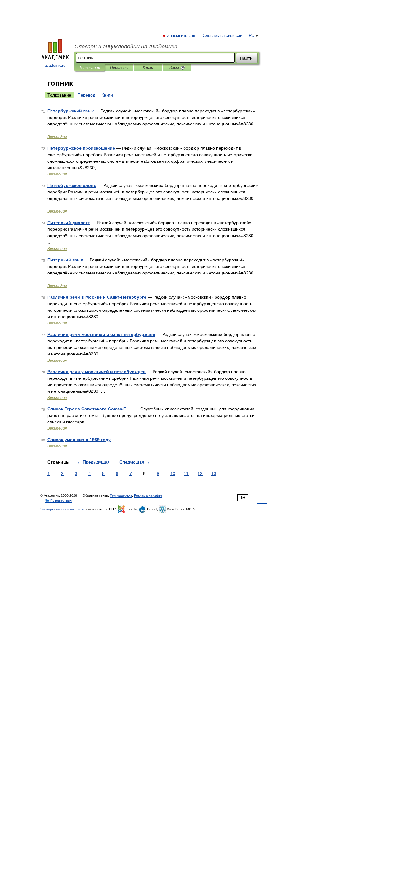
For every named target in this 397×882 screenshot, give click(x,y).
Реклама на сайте (148, 495)
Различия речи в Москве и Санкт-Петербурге (96, 297)
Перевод (86, 95)
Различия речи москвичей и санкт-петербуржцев (101, 334)
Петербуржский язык (70, 110)
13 (213, 473)
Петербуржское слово (71, 185)
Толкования (89, 68)
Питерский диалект (68, 222)
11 (186, 473)
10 (172, 473)
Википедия (57, 137)
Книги (148, 68)
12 (200, 473)
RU (251, 36)
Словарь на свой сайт (223, 36)
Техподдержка (121, 495)
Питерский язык (65, 259)
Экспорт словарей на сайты (62, 509)
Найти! (247, 58)
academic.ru (55, 65)
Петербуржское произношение (81, 148)
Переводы (119, 68)
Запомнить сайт (182, 36)
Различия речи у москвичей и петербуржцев (96, 371)
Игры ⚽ (177, 68)
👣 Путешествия (58, 500)
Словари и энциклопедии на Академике (125, 46)
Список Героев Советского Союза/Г (86, 408)
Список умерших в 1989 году (79, 439)
